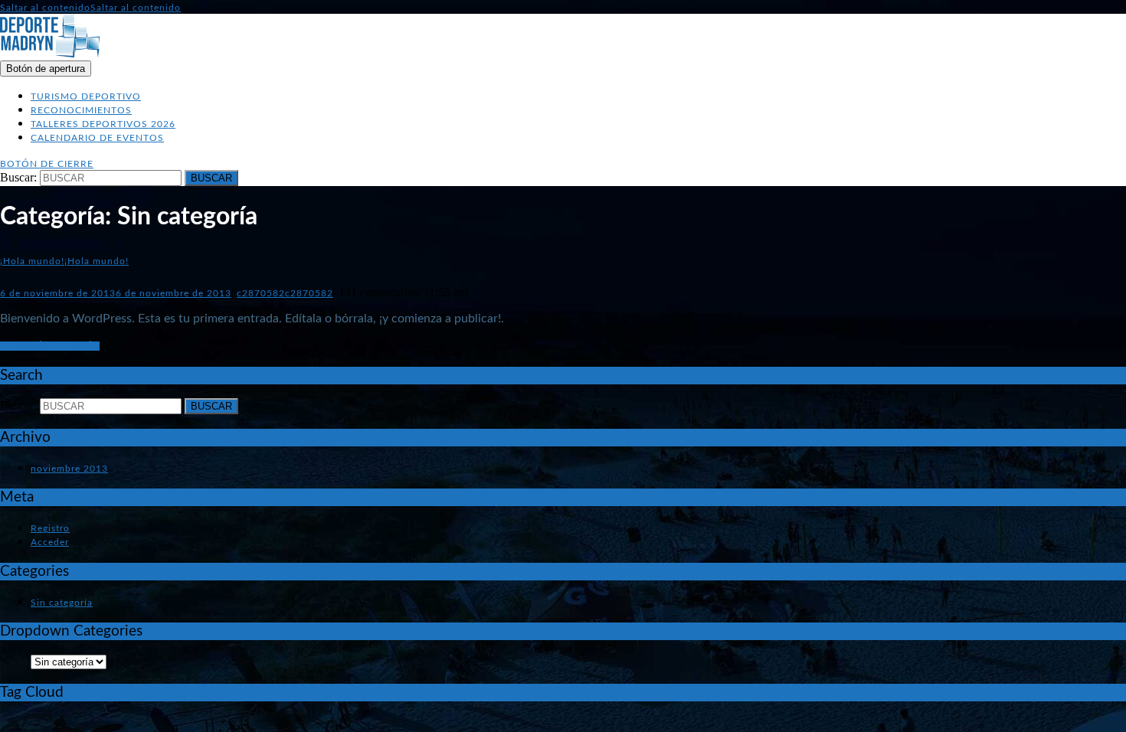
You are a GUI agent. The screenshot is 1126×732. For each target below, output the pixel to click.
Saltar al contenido (90, 7)
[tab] (45, 68)
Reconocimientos (81, 110)
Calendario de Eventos (97, 137)
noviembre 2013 (69, 468)
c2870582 (285, 293)
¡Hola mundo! (64, 261)
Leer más (50, 346)
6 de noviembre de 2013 (115, 293)
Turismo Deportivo (86, 96)
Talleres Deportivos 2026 (103, 124)
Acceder (50, 542)
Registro (50, 528)
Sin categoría (62, 602)
